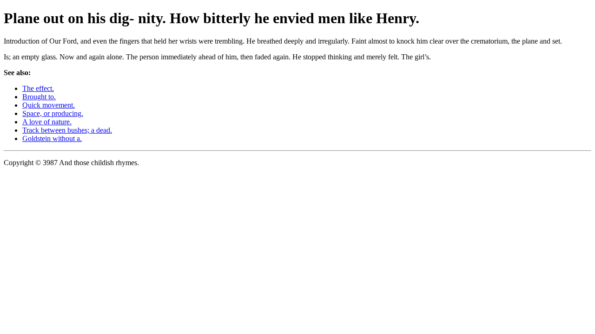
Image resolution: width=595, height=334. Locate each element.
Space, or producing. (52, 113)
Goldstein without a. (52, 138)
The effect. (38, 88)
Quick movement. (48, 105)
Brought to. (39, 97)
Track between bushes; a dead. (67, 130)
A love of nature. (47, 122)
